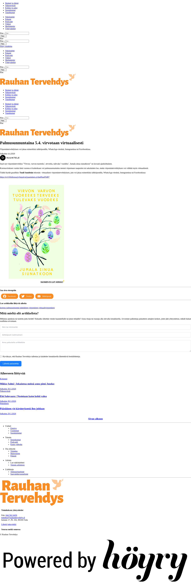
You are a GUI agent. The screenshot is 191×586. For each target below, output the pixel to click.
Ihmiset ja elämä (11, 3)
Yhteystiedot (10, 29)
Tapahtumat (10, 12)
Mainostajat (15, 453)
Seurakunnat (10, 10)
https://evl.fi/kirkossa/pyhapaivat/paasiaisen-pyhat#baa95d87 (25, 177)
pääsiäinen (24, 308)
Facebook (12, 296)
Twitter (29, 296)
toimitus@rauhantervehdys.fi (13, 517)
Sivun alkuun (95, 418)
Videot (8, 24)
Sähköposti (46, 296)
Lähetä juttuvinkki (8, 524)
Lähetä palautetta (11, 364)
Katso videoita (16, 444)
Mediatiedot (10, 26)
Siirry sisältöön (6, 46)
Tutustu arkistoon (17, 465)
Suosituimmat (16, 433)
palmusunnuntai (13, 308)
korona (3, 308)
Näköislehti (10, 17)
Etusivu (13, 428)
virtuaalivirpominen (47, 308)
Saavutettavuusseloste (19, 474)
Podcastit (9, 22)
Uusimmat (14, 431)
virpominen (34, 308)
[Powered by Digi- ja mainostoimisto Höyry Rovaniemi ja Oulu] (95, 585)
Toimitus (14, 451)
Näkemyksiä (10, 5)
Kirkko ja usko (11, 8)
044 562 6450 (11, 515)
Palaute (8, 19)
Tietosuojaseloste (17, 472)
